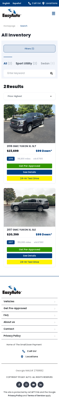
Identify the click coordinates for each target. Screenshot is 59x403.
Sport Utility (26, 63)
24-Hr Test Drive (29, 178)
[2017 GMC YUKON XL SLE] (29, 227)
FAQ (6, 315)
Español (17, 3)
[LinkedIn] (41, 385)
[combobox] (29, 96)
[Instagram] (26, 385)
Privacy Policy (12, 335)
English (6, 3)
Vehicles (9, 301)
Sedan (48, 63)
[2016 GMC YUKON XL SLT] (29, 143)
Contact (9, 329)
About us (9, 322)
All (8, 63)
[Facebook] (19, 385)
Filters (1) (29, 48)
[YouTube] (33, 385)
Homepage (9, 25)
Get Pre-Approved (29, 166)
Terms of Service (36, 395)
